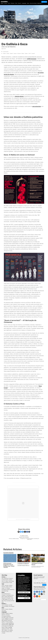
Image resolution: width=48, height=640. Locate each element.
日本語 (6, 619)
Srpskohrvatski (5, 624)
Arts (2, 578)
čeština (4, 53)
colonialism (27, 537)
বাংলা (8, 626)
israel (24, 537)
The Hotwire (11, 606)
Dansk (3, 627)
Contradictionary (9, 595)
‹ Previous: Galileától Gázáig (14, 538)
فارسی (6, 623)
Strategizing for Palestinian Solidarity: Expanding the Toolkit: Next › (29, 539)
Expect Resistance (8, 596)
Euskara (7, 621)
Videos (7, 586)
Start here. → (27, 598)
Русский (33, 53)
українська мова (5, 628)
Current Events (5, 51)
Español (11, 53)
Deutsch (3, 614)
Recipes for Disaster (6, 598)
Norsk (7, 631)
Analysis (11, 578)
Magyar (23, 53)
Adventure (6, 578)
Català (5, 630)
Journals (6, 585)
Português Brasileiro (6, 616)
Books (2, 3)
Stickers (3, 586)
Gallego (11, 630)
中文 (3, 620)
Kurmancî (4, 631)
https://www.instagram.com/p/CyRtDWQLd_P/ (23, 519)
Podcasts (12, 3)
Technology (11, 581)
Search (19, 3)
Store (16, 3)
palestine (20, 537)
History (10, 579)
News (7, 581)
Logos (3, 588)
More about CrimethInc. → (24, 592)
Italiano (26, 53)
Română (5, 626)
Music (10, 586)
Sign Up (44, 584)
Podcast (3, 603)
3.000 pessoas (31, 58)
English (8, 53)
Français (15, 53)
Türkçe (3, 623)
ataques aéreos (19, 96)
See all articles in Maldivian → (36, 3)
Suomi (3, 619)
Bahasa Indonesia (8, 620)
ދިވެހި (8, 630)
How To (3, 581)
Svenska (11, 626)
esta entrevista (36, 106)
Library (5, 3)
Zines (3, 585)
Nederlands (11, 623)
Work (3, 596)
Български (10, 619)
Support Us (44, 1)
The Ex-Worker (5, 605)
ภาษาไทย (10, 627)
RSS (6, 603)
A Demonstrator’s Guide (7, 582)
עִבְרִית (6, 627)
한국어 (29, 53)
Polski (7, 617)
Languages (24, 3)
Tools (9, 3)
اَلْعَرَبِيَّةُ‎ (10, 624)
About (28, 3)
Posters (10, 585)
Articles (3, 577)
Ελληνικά (19, 53)
